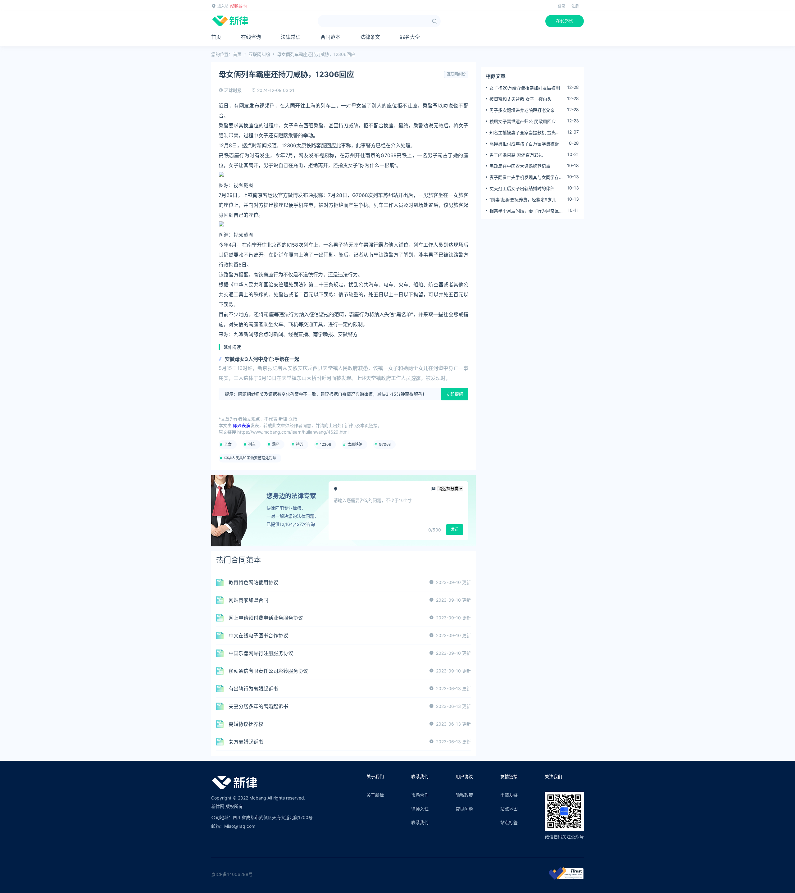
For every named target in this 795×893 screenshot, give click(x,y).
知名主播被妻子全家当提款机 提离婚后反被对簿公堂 (524, 132)
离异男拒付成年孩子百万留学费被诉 (524, 143)
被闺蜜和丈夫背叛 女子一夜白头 (520, 99)
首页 (216, 37)
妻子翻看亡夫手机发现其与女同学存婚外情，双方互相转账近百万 (526, 177)
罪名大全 (410, 37)
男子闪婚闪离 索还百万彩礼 (516, 154)
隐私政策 (464, 795)
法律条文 (370, 37)
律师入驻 (420, 808)
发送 (454, 529)
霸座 (275, 444)
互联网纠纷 (259, 54)
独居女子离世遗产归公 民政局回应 (522, 121)
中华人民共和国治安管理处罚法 (250, 458)
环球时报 (233, 90)
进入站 (223, 6)
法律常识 (291, 37)
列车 (252, 444)
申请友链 (509, 795)
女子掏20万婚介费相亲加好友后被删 (524, 87)
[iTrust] (566, 878)
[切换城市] (238, 6)
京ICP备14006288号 (232, 874)
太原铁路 (355, 444)
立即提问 (454, 394)
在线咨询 (564, 21)
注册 (575, 6)
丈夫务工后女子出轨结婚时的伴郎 (522, 188)
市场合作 (420, 795)
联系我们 (420, 822)
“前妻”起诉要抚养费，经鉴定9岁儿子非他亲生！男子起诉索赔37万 (525, 200)
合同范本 (330, 37)
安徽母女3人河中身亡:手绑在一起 (262, 359)
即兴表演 (241, 425)
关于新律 (375, 795)
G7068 (385, 444)
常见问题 (464, 808)
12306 (325, 444)
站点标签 (509, 822)
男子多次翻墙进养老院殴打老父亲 (522, 110)
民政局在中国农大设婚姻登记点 (519, 166)
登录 (561, 6)
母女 (228, 444)
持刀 (299, 444)
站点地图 (509, 808)
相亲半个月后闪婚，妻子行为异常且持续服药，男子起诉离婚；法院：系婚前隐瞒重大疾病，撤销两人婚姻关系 (526, 211)
